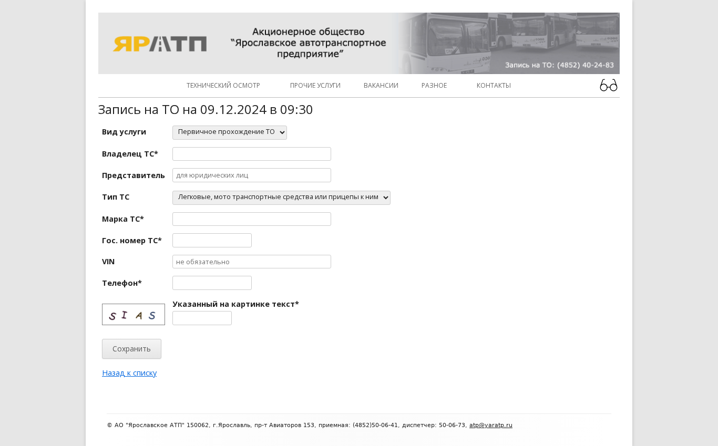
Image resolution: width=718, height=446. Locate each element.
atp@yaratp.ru (490, 425)
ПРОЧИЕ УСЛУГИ (315, 85)
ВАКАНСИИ (381, 85)
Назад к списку (129, 373)
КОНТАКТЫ (494, 85)
